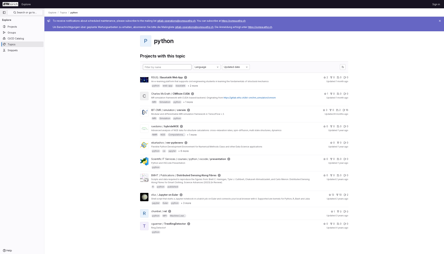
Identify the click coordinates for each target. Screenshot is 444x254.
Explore (26, 4)
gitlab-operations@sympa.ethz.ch (176, 20)
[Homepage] (10, 4)
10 (340, 194)
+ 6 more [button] (183, 150)
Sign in (436, 4)
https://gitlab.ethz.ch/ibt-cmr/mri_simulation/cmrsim (250, 97)
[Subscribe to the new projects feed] (342, 67)
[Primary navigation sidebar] (4, 12)
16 (347, 110)
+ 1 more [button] (188, 102)
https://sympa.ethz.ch (233, 20)
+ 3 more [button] (186, 203)
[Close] (440, 21)
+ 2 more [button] (193, 85)
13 (333, 194)
